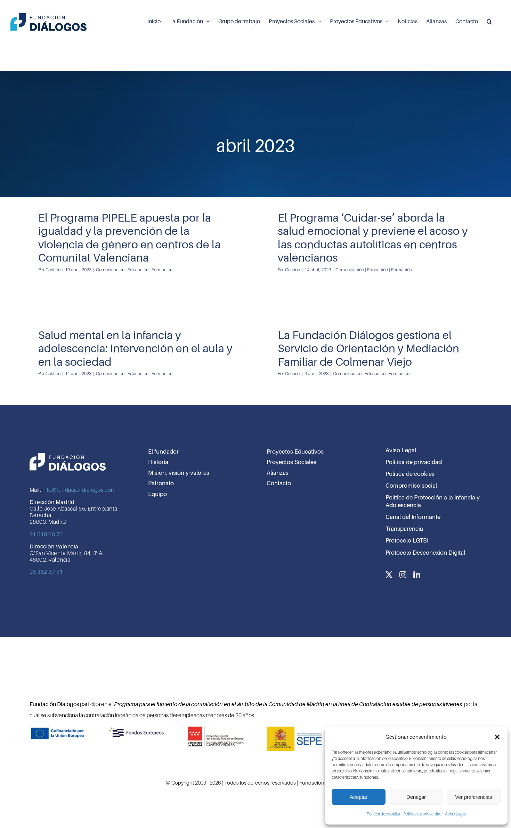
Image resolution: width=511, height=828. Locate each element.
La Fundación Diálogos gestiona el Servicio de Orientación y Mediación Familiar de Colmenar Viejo (368, 348)
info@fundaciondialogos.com (79, 490)
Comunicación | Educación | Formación (134, 269)
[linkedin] (416, 574)
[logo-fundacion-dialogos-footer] (68, 453)
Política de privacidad (422, 814)
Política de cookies (383, 814)
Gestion (53, 269)
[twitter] (389, 574)
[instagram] (402, 574)
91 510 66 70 (46, 534)
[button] (497, 737)
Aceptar (358, 797)
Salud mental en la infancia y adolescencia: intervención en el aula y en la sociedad (135, 348)
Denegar (416, 797)
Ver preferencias (473, 797)
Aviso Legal (455, 814)
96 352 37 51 (46, 572)
